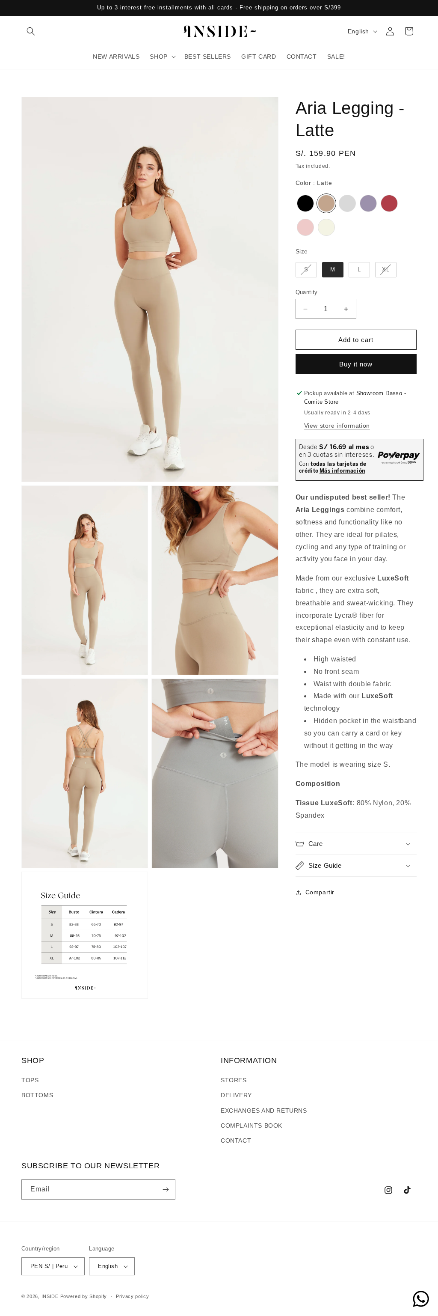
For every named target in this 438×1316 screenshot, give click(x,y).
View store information (337, 425)
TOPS (29, 1080)
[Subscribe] (165, 1189)
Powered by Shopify (83, 1296)
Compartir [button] (319, 892)
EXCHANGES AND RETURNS (264, 1110)
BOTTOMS (37, 1095)
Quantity (307, 292)
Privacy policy (132, 1296)
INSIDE (50, 1296)
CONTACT (236, 1140)
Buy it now (356, 364)
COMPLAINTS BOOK (251, 1125)
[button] (30, 31)
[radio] (305, 203)
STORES (234, 1080)
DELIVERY (236, 1095)
